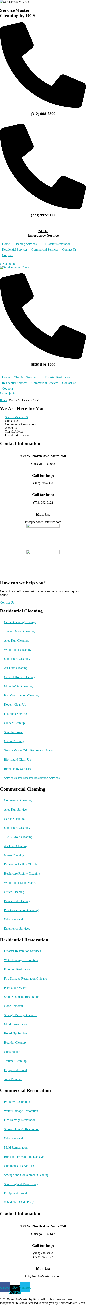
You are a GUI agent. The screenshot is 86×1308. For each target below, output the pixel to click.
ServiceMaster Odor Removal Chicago (28, 750)
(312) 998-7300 (43, 114)
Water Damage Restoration (21, 960)
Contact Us (7, 602)
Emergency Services (17, 928)
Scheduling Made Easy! (19, 1202)
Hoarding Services (15, 713)
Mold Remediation (16, 1024)
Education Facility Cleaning (21, 864)
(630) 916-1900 (43, 364)
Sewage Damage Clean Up (21, 1015)
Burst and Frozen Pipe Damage (24, 1156)
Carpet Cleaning (14, 818)
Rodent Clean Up (15, 704)
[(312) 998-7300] (43, 106)
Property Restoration (17, 1101)
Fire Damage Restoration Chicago (25, 978)
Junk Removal (13, 1079)
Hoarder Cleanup (15, 1042)
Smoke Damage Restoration (21, 996)
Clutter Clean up (14, 723)
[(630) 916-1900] (43, 357)
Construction (12, 1051)
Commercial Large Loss (19, 1165)
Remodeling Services (17, 768)
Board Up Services (16, 1033)
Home (3, 400)
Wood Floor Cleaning (17, 649)
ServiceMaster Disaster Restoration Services (32, 778)
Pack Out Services (15, 987)
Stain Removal (13, 732)
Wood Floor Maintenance (20, 882)
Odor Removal (13, 919)
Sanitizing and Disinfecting (21, 1184)
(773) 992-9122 (43, 215)
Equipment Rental (15, 1070)
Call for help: (43, 475)
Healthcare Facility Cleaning (22, 873)
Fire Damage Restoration (20, 1120)
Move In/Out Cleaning (18, 686)
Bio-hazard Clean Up (17, 759)
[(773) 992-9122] (43, 208)
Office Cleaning (14, 892)
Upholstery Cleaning (17, 658)
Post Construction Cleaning (21, 695)
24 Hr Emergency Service (43, 233)
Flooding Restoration (17, 969)
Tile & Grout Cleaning (18, 837)
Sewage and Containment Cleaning (26, 1175)
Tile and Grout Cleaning (19, 631)
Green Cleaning (14, 741)
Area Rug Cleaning (16, 640)
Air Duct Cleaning (15, 668)
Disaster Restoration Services (22, 951)
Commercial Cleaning (18, 800)
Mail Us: (43, 514)
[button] (27, 244)
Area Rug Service (15, 809)
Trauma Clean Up (15, 1061)
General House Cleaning (19, 677)
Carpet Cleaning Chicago (20, 622)
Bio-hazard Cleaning (17, 901)
